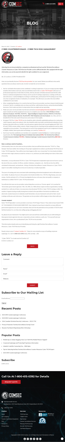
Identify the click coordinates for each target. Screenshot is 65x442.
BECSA (57, 137)
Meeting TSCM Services (26, 423)
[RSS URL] (40, 439)
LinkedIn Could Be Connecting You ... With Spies (17, 346)
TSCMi (21, 137)
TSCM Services (24, 414)
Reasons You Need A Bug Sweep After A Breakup (16, 328)
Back (32, 246)
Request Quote (11, 382)
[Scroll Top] (62, 438)
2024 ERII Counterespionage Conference (14, 318)
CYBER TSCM (23, 416)
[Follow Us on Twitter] (34, 439)
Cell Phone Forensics (25, 428)
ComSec (26, 435)
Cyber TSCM (18, 120)
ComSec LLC (42, 130)
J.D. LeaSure (19, 46)
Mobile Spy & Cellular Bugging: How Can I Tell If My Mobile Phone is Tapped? (25, 339)
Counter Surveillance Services (28, 421)
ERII (42, 135)
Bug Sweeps (23, 419)
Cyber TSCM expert (47, 90)
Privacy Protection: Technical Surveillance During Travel (18, 324)
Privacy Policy (5, 426)
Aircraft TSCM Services (26, 426)
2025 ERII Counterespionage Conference (14, 315)
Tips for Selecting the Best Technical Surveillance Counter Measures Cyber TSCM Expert (28, 349)
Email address (6, 298)
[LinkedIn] (31, 439)
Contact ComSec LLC (20, 231)
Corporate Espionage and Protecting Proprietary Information (20, 343)
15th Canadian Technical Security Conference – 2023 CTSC (19, 321)
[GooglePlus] (37, 439)
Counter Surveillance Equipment (10, 419)
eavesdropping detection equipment (45, 109)
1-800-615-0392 (50, 4)
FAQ (3, 421)
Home (3, 414)
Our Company (5, 416)
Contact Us (4, 423)
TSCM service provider (26, 81)
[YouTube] (25, 439)
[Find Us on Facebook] (28, 439)
